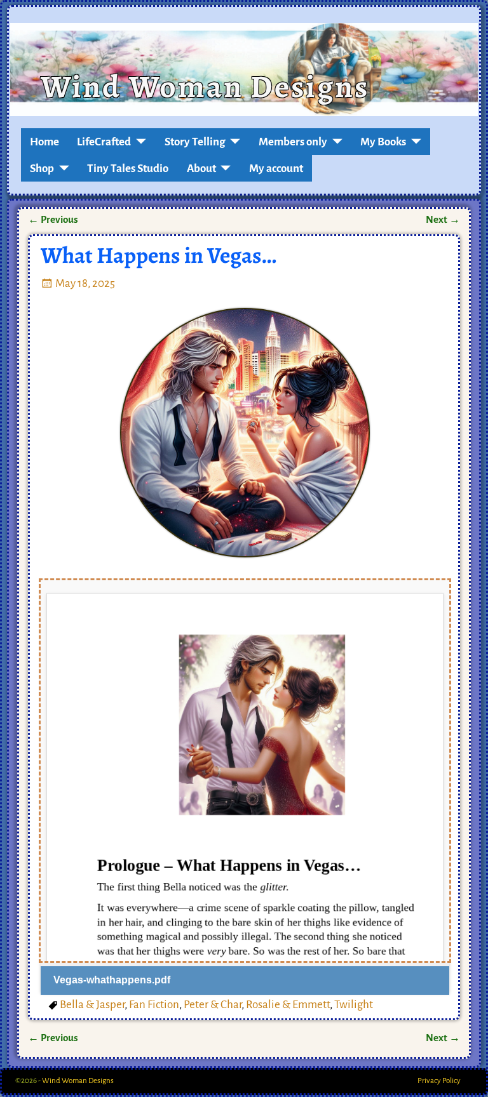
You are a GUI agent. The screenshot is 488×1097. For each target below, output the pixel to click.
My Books (383, 142)
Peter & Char (212, 1005)
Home (44, 142)
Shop (42, 169)
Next (443, 219)
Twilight (353, 1005)
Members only (293, 142)
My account (276, 169)
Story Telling (195, 142)
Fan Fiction (154, 1005)
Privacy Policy (439, 1081)
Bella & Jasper (92, 1005)
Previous (53, 219)
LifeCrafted (104, 142)
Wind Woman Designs (205, 86)
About (201, 169)
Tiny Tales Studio (127, 169)
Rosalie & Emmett (288, 1005)
